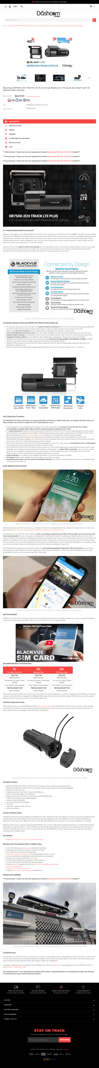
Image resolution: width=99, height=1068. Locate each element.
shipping (26, 848)
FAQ (8, 147)
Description (12, 121)
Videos (10, 130)
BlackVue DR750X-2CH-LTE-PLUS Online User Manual (24, 839)
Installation (12, 143)
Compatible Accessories (17, 138)
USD (15, 6)
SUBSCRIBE (65, 1040)
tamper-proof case (44, 706)
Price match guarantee (14, 866)
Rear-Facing (57, 965)
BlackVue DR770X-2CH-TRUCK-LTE (59, 152)
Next (89, 78)
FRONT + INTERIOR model (16, 967)
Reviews (10, 134)
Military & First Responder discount (18, 868)
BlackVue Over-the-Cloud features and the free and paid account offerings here (37, 530)
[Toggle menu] (5, 6)
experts (15, 864)
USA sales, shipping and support (17, 854)
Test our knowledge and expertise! (46, 864)
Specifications (13, 126)
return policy (34, 858)
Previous (9, 77)
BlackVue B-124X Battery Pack (33, 435)
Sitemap (66, 1049)
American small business (22, 870)
